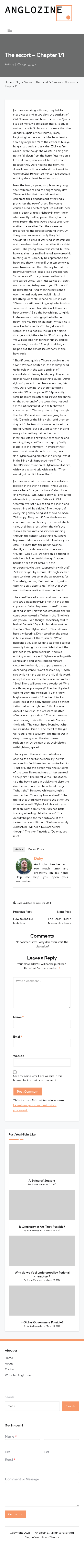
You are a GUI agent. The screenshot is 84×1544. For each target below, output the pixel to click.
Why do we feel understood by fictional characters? (42, 1274)
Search (9, 1397)
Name (18, 1017)
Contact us (15, 1514)
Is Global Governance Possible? (42, 1322)
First (7, 1451)
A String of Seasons (42, 1180)
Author (19, 849)
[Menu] (10, 30)
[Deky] (24, 866)
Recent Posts (36, 849)
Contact (10, 1369)
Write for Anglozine (18, 1375)
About (9, 1363)
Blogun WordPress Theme (42, 1537)
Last (46, 1451)
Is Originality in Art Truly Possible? (42, 1226)
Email (17, 1036)
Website (18, 1055)
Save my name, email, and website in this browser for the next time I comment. (37, 1078)
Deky (38, 858)
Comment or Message (22, 1479)
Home (9, 1357)
